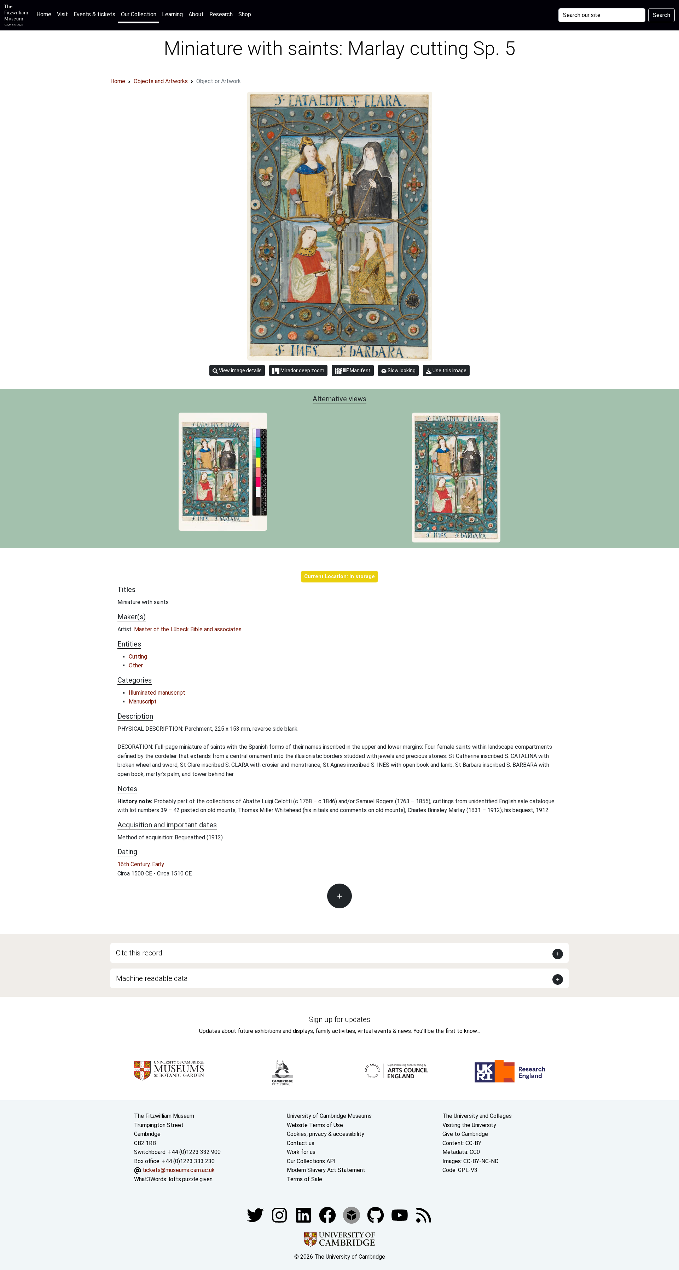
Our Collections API (311, 1161)
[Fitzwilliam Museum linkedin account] (328, 1214)
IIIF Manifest (356, 370)
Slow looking (401, 370)
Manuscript (143, 701)
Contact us (300, 1143)
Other (136, 665)
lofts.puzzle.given (191, 1179)
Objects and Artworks (161, 81)
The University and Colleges (477, 1116)
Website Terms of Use (315, 1125)
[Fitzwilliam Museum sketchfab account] (352, 1214)
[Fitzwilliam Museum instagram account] (280, 1214)
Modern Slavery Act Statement (326, 1170)
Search (661, 15)
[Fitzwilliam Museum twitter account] (256, 1214)
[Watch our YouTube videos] (400, 1214)
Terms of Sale (304, 1179)
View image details (240, 370)
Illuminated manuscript (157, 692)
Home (45, 14)
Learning (172, 14)
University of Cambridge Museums (329, 1116)
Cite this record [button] (139, 953)
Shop (244, 14)
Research (221, 14)
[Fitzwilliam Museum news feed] (423, 1214)
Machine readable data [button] (152, 978)
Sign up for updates (339, 1019)
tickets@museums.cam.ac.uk (179, 1170)
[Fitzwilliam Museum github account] (376, 1214)
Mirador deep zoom (301, 370)
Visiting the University (469, 1125)
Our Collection (138, 14)
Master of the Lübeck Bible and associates (188, 629)
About (196, 14)
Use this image (448, 370)
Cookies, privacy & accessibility (325, 1134)
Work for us (301, 1152)
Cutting (138, 656)
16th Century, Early (140, 864)
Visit (62, 14)
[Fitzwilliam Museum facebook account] (304, 1214)
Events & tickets (94, 14)
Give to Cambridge (465, 1134)
